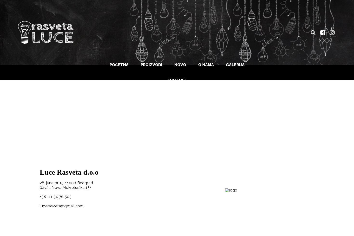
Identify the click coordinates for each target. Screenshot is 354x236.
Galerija (235, 65)
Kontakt (177, 80)
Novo (180, 65)
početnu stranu (130, 118)
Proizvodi (151, 65)
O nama (206, 65)
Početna (119, 65)
